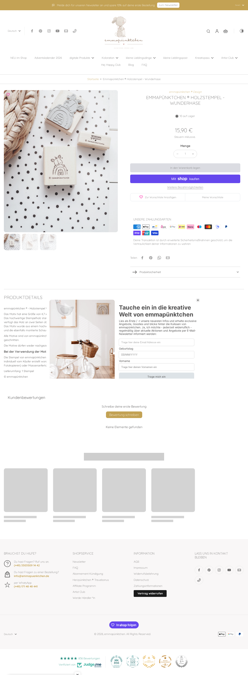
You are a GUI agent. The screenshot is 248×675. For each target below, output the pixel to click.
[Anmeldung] (217, 31)
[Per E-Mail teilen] (168, 257)
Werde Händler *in (84, 598)
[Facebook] (32, 31)
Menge (185, 146)
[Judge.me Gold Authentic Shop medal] (149, 661)
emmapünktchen (114, 634)
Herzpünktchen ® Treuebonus (91, 580)
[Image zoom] (61, 161)
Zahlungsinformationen (148, 586)
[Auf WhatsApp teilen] (159, 257)
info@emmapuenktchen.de (31, 576)
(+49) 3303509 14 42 (27, 565)
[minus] (177, 154)
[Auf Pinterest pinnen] (150, 257)
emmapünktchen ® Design (185, 92)
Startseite (93, 79)
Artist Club (79, 592)
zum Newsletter (168, 5)
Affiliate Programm (84, 586)
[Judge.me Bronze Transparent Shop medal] (165, 661)
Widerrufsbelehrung (146, 573)
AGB (136, 561)
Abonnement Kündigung (88, 573)
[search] (208, 31)
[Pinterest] (40, 31)
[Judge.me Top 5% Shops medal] (181, 661)
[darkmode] (239, 31)
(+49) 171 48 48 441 (26, 586)
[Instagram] (49, 31)
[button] (185, 167)
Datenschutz (141, 580)
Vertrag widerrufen (150, 593)
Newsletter (79, 561)
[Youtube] (57, 31)
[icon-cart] (225, 31)
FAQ (75, 567)
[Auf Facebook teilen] (142, 257)
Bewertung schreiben (124, 415)
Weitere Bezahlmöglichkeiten (185, 187)
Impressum (141, 567)
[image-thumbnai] (12, 242)
